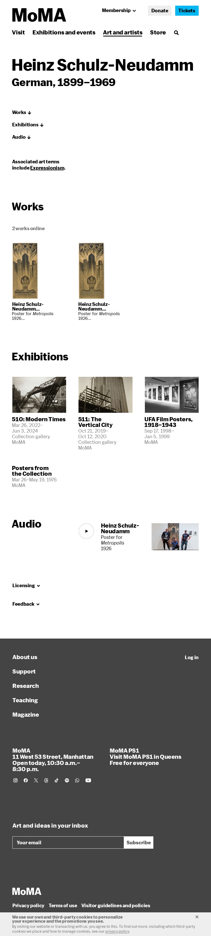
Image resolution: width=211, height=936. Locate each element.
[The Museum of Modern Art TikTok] (56, 780)
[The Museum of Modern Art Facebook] (26, 780)
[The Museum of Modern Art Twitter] (36, 780)
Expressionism (47, 168)
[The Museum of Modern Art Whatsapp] (77, 780)
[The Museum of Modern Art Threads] (46, 780)
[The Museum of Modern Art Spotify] (67, 780)
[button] (21, 112)
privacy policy (117, 931)
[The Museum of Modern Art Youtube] (88, 780)
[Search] (176, 32)
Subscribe (139, 842)
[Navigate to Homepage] (39, 15)
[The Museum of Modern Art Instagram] (15, 780)
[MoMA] (26, 891)
